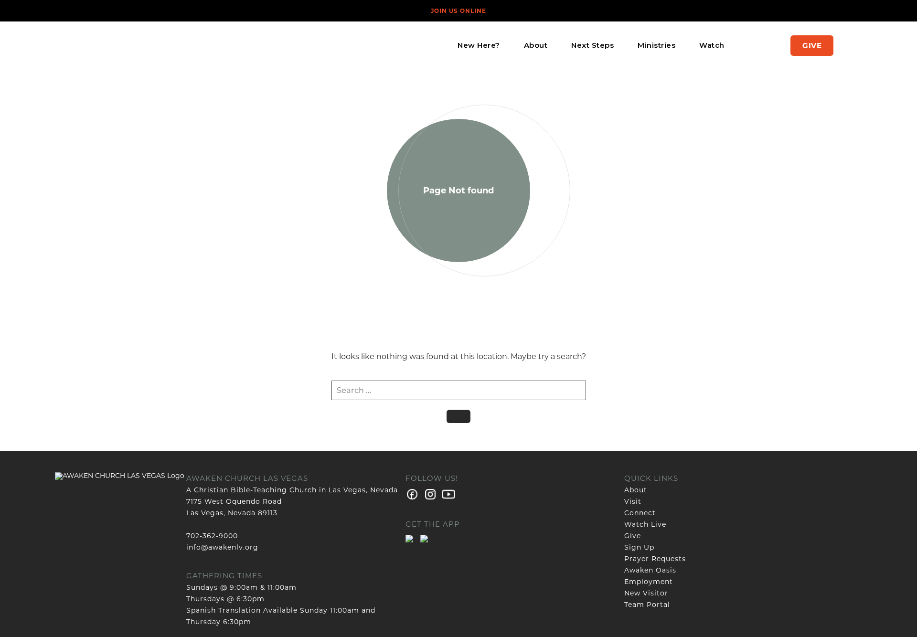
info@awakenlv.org (222, 547)
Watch (712, 45)
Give (811, 45)
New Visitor (646, 593)
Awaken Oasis (650, 570)
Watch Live (645, 524)
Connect (640, 513)
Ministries (656, 45)
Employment (648, 581)
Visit (632, 501)
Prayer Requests (655, 558)
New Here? (479, 45)
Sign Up (639, 547)
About (536, 45)
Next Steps (592, 45)
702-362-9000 (212, 535)
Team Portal (647, 604)
